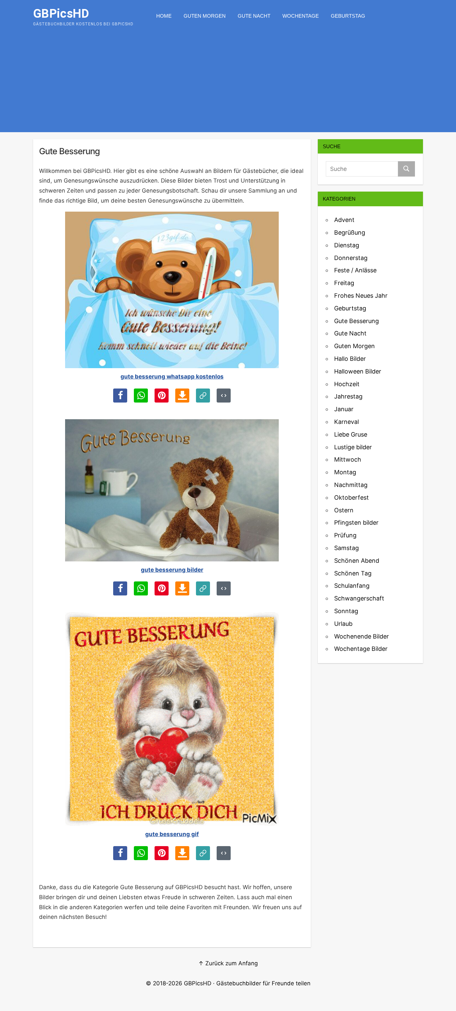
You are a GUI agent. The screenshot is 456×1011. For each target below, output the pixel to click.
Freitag (344, 282)
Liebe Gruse (350, 434)
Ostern (344, 510)
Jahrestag (348, 396)
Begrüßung (349, 232)
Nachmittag (351, 484)
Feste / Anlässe (355, 270)
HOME (164, 16)
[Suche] (406, 169)
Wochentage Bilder (361, 648)
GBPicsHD (197, 983)
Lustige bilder (353, 447)
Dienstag (346, 245)
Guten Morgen (205, 16)
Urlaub (343, 623)
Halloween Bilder (357, 371)
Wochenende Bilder (361, 636)
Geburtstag (348, 16)
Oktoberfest (351, 497)
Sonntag (346, 610)
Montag (345, 472)
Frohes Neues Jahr (361, 295)
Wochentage (300, 16)
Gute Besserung (356, 320)
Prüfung (345, 535)
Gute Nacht (254, 16)
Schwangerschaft (359, 598)
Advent (344, 219)
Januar (344, 409)
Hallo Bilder (350, 358)
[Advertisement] (228, 82)
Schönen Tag (353, 573)
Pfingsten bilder (356, 522)
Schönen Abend (356, 560)
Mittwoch (347, 459)
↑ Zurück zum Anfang (228, 963)
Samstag (346, 547)
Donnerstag (351, 257)
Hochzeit (347, 384)
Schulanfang (352, 585)
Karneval (346, 421)
